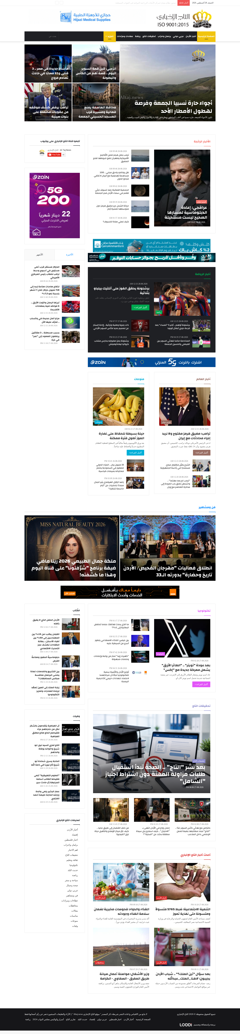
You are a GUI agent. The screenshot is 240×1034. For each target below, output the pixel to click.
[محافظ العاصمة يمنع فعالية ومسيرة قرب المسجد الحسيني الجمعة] (96, 102)
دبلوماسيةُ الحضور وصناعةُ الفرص (45, 659)
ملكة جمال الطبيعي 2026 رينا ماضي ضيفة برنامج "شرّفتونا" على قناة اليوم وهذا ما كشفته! (74, 568)
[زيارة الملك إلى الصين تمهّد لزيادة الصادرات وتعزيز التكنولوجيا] (71, 692)
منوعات (74, 921)
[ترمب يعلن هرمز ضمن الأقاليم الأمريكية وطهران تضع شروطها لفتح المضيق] (140, 156)
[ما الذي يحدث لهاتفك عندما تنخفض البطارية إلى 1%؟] (140, 625)
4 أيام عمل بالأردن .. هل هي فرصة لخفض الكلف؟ (154, 3)
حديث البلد (73, 870)
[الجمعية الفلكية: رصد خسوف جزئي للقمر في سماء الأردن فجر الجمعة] (140, 191)
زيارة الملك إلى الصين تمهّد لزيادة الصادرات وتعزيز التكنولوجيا (45, 691)
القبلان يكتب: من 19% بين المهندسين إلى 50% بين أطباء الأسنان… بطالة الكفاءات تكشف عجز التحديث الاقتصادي (45, 641)
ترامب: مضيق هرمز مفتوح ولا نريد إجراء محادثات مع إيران (186, 436)
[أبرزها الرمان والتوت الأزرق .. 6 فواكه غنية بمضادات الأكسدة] (71, 307)
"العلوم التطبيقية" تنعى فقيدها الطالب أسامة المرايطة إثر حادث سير (46, 779)
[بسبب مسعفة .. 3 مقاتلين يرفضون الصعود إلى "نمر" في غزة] (71, 337)
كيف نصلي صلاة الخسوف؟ (116, 222)
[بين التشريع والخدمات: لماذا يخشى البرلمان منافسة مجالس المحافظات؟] (71, 676)
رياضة (138, 36)
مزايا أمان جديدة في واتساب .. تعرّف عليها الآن (44, 320)
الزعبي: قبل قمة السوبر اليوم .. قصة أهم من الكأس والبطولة (96, 73)
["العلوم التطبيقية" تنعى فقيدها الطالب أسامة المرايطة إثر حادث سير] (71, 780)
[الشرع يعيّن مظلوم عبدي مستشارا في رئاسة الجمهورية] (201, 465)
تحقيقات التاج (149, 36)
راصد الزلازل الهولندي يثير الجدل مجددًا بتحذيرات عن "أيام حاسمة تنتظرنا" (109, 485)
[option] (120, 82)
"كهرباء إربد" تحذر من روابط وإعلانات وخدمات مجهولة (111, 658)
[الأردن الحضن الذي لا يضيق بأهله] (71, 624)
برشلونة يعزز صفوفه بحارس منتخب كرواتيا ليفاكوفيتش (111, 342)
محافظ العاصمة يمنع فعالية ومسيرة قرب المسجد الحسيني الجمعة (97, 112)
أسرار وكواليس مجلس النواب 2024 (48, 1019)
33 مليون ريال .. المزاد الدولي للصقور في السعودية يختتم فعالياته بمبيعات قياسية (110, 468)
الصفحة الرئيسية (206, 36)
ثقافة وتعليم (72, 860)
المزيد (110, 36)
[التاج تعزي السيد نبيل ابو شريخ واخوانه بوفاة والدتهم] (71, 749)
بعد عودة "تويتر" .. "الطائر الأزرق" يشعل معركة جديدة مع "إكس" (186, 667)
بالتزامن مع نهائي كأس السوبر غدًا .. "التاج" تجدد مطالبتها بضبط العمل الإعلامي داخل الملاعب (192, 831)
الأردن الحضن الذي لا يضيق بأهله (46, 622)
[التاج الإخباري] (185, 18)
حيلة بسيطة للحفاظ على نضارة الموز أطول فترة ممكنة (121, 436)
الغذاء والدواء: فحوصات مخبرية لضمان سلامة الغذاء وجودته (121, 911)
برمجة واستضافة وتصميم (204, 1024)
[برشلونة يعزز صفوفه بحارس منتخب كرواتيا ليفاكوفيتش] (140, 341)
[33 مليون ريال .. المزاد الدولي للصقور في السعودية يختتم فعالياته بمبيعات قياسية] (135, 465)
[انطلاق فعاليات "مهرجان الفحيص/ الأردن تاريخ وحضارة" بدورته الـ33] (168, 548)
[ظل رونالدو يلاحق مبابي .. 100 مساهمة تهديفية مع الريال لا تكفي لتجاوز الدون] (140, 173)
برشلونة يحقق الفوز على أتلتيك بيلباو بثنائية (121, 290)
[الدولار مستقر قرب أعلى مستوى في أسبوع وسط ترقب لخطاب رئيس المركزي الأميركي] (71, 271)
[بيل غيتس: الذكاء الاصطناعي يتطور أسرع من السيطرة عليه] (140, 641)
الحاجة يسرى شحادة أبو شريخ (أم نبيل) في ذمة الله (45, 763)
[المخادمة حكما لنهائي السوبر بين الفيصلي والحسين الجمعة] (201, 341)
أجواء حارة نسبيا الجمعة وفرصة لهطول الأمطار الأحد (173, 107)
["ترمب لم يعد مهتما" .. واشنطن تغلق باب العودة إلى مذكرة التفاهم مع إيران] (201, 481)
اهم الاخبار (73, 850)
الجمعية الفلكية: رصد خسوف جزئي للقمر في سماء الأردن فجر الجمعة (112, 191)
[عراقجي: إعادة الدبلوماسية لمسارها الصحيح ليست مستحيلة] (182, 188)
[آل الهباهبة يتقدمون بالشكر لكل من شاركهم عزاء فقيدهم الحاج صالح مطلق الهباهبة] (71, 730)
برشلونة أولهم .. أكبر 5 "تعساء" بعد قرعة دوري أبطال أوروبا (172, 326)
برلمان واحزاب (164, 36)
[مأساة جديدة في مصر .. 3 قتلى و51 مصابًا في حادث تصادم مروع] (48, 63)
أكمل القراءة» (201, 452)
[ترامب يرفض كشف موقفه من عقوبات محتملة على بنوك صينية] (48, 102)
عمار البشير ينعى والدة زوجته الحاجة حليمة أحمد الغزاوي (46, 795)
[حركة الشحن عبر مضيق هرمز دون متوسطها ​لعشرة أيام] (140, 206)
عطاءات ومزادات (125, 36)
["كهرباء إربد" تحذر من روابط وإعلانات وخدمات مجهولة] (140, 657)
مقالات (74, 911)
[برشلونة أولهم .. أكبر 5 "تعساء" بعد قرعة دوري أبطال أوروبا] (201, 326)
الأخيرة (69, 254)
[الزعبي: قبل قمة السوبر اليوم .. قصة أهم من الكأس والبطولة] (96, 63)
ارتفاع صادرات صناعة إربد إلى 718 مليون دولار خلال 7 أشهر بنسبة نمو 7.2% (44, 290)
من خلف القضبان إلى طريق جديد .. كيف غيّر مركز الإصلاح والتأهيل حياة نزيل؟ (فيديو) (112, 831)
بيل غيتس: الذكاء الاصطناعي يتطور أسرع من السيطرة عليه (112, 642)
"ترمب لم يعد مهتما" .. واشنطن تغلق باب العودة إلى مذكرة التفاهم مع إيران (175, 484)
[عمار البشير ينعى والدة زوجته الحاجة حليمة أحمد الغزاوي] (71, 796)
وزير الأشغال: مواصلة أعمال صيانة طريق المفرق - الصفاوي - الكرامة (124, 976)
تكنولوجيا (74, 865)
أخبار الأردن (191, 36)
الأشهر (39, 254)
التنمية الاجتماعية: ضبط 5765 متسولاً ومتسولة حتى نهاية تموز (182, 911)
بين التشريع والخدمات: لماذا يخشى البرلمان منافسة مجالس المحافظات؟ (44, 675)
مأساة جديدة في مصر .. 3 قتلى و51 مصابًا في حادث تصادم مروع (50, 73)
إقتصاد (75, 835)
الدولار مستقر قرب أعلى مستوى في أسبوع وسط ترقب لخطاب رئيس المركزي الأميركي (45, 272)
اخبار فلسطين (71, 840)
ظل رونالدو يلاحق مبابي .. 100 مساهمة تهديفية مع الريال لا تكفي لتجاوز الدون (111, 175)
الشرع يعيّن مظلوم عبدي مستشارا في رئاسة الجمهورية (175, 466)
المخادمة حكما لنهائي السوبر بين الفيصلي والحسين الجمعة (173, 342)
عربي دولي (178, 36)
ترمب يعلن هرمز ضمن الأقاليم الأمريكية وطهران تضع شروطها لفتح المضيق (111, 158)
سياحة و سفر (71, 880)
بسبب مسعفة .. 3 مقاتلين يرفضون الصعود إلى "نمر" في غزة (45, 336)
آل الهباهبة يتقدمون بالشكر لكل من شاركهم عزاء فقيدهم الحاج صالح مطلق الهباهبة (44, 731)
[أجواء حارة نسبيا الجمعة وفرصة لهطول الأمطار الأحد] (168, 82)
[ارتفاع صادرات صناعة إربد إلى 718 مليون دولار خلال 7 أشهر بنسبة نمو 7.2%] (71, 291)
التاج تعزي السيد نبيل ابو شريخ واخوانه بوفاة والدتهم (46, 748)
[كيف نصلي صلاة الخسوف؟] (140, 222)
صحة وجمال (72, 885)
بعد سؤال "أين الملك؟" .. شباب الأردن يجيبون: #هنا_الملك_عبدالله (183, 976)
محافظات (73, 906)
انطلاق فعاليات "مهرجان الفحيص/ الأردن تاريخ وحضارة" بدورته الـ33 (167, 571)
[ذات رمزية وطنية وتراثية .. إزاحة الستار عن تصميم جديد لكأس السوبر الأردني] (140, 326)
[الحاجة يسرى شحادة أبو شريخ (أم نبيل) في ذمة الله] (71, 765)
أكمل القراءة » (140, 307)
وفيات (75, 926)
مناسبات (74, 916)
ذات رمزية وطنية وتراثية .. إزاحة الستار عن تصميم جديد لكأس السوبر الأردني (111, 326)
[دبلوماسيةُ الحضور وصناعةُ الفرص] (71, 661)
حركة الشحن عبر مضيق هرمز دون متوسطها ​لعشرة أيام (112, 207)
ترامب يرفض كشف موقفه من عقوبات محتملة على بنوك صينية (48, 112)
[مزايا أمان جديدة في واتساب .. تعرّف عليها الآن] (71, 323)
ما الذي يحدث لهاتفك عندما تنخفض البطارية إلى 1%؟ (111, 626)
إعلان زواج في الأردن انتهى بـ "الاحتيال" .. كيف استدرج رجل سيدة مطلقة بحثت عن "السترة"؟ (153, 831)
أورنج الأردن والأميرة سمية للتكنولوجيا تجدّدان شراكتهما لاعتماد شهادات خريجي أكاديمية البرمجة (112, 677)
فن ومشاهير (72, 895)
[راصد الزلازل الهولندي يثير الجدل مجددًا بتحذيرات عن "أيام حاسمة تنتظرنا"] (135, 483)
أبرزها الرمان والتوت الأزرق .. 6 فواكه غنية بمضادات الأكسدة (45, 306)
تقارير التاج (71, 1019)
